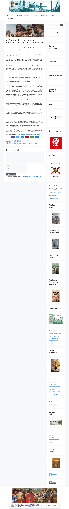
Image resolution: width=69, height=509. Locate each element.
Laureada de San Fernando (54, 386)
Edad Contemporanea (53, 437)
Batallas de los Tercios (53, 380)
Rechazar (49, 505)
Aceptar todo (43, 505)
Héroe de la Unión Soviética (54, 382)
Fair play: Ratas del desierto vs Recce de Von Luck (29, 134)
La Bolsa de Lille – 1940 (53, 394)
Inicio (8, 15)
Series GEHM (36, 15)
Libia (16, 140)
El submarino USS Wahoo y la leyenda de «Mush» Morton (55, 189)
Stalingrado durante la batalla (55, 333)
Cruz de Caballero (52, 384)
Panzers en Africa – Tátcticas (54, 391)
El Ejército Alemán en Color (54, 334)
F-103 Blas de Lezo (53, 341)
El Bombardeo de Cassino (54, 393)
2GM (8, 141)
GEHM (12, 15)
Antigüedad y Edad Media (54, 433)
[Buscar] (61, 25)
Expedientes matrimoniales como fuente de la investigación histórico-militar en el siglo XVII (22, 143)
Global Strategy (10, 18)
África (10, 141)
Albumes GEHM (19, 15)
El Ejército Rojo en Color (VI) (12, 142)
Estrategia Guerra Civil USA (54, 387)
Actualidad (51, 442)
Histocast (52, 15)
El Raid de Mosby (52, 389)
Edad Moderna (52, 435)
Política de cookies (30, 506)
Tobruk (27, 140)
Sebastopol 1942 (52, 343)
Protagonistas (19, 141)
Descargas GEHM (27, 15)
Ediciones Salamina (44, 15)
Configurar (55, 505)
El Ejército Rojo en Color (53, 338)
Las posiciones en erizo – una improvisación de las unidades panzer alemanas (56, 194)
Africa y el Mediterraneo (11, 140)
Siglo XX (50, 440)
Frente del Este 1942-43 (54, 336)
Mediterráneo (14, 141)
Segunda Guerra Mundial (22, 140)
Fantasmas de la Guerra (53, 340)
